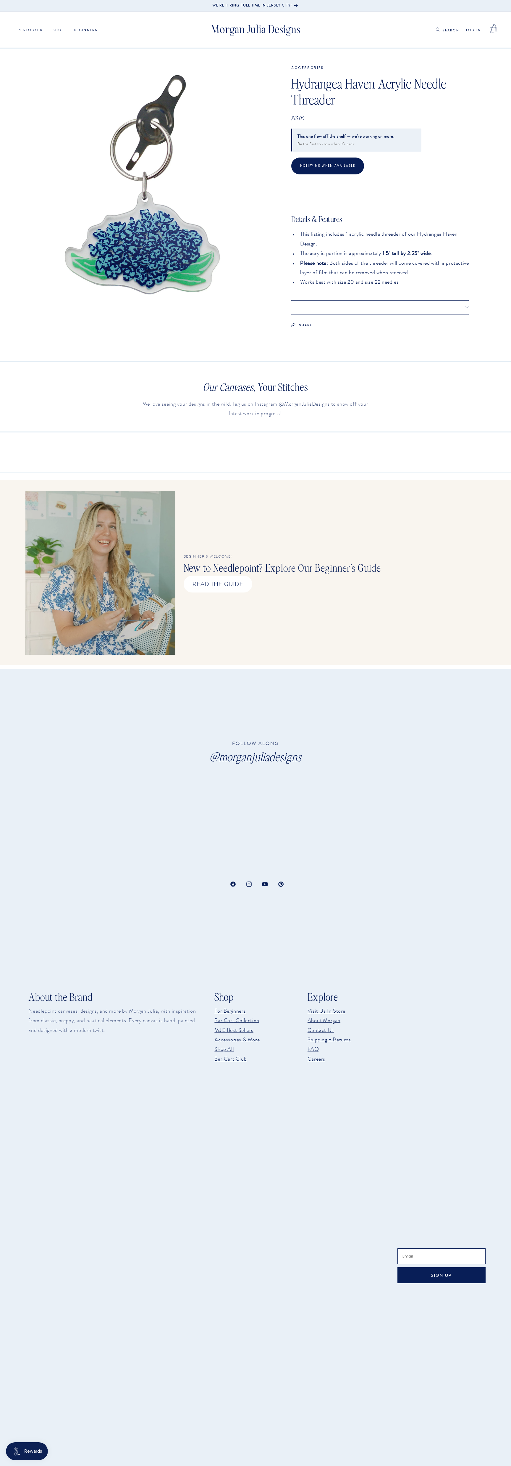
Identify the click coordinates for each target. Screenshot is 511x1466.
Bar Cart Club (230, 1059)
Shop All (224, 1049)
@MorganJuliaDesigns (304, 404)
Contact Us (321, 1030)
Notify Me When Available (327, 165)
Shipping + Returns (329, 1039)
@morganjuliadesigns (255, 756)
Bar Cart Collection (236, 1020)
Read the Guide (218, 584)
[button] (58, 30)
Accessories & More (237, 1039)
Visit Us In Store (326, 1011)
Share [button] (305, 325)
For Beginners (230, 1011)
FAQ (313, 1049)
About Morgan (324, 1020)
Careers (316, 1059)
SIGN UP (441, 1275)
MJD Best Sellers (233, 1030)
